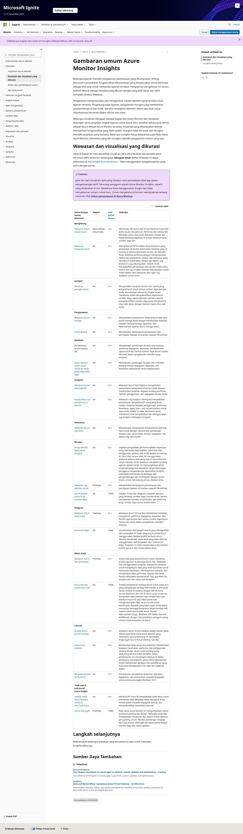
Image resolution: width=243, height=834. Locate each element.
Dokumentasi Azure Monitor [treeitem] (19, 61)
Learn (76, 51)
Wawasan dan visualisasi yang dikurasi (217, 58)
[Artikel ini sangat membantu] (203, 77)
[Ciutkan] (41, 49)
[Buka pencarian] (229, 24)
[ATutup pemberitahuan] (237, 5)
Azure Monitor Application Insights (81, 450)
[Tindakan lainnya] (167, 52)
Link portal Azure (111, 215)
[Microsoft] (5, 24)
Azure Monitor (98, 51)
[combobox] (22, 55)
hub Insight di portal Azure (102, 161)
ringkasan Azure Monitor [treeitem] (19, 71)
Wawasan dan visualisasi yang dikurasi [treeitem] (22, 78)
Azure (85, 51)
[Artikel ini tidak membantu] (206, 77)
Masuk (236, 24)
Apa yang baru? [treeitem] (15, 90)
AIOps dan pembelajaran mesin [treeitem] (23, 85)
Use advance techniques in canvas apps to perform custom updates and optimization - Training (119, 772)
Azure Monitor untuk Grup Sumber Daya (81, 496)
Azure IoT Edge (81, 530)
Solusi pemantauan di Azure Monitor (112, 196)
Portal (204, 32)
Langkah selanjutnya (212, 63)
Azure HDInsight (82, 710)
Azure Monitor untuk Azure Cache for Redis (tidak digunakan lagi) (82, 368)
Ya (109, 229)
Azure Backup (80, 332)
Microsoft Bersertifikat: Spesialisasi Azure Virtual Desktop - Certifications (108, 784)
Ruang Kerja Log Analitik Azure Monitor (82, 402)
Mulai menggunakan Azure (225, 32)
